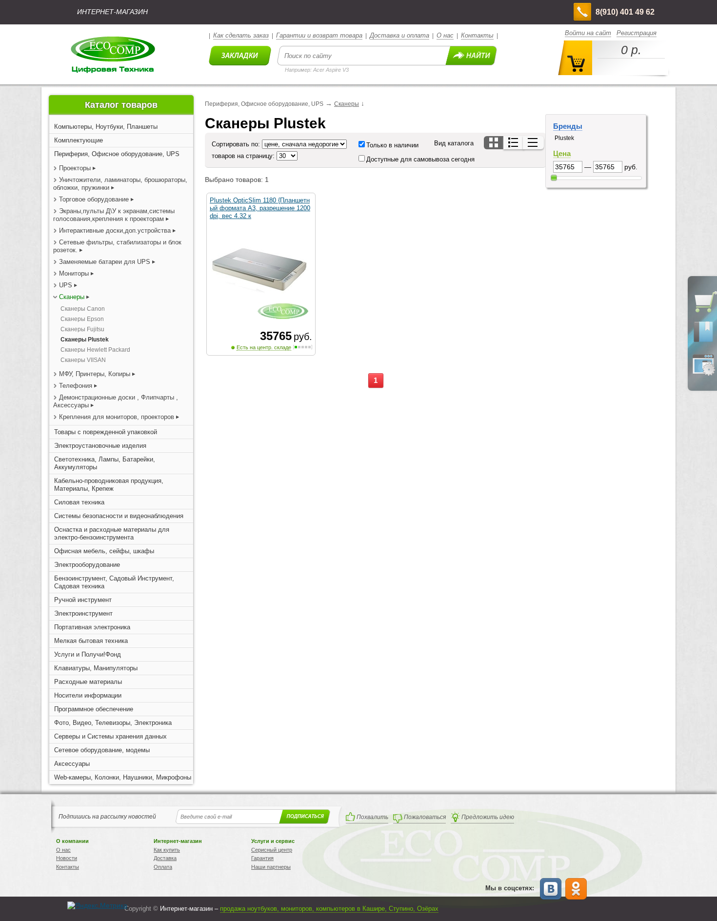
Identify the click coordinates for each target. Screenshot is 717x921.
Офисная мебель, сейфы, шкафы (104, 551)
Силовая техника (79, 502)
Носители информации (87, 695)
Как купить (167, 850)
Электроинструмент (83, 613)
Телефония (75, 385)
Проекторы (75, 168)
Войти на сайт (588, 33)
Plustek (564, 138)
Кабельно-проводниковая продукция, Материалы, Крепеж (108, 484)
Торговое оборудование (95, 199)
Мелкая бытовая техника (91, 640)
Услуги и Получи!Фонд (87, 654)
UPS (65, 285)
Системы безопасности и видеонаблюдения (118, 516)
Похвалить (372, 817)
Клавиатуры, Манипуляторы (96, 668)
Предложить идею (487, 817)
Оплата (163, 867)
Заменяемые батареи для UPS (104, 261)
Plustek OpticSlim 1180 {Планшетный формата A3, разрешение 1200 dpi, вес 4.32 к (260, 208)
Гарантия (262, 858)
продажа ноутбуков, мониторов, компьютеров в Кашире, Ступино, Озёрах (329, 908)
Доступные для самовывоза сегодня (420, 159)
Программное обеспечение (93, 709)
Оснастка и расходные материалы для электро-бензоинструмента (111, 533)
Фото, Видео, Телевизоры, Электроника (113, 722)
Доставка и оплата (399, 35)
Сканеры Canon (82, 308)
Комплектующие (78, 140)
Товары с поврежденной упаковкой (105, 432)
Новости (66, 858)
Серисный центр (271, 850)
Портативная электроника (92, 627)
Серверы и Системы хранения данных (110, 736)
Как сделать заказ (241, 35)
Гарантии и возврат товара (319, 35)
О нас (445, 35)
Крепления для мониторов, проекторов (117, 416)
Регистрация (637, 33)
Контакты (477, 35)
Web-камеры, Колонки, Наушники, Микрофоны (122, 777)
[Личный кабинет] (703, 374)
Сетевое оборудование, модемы (102, 750)
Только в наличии (392, 145)
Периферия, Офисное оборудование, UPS (116, 154)
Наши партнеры (271, 867)
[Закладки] (703, 341)
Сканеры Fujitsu (82, 329)
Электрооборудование (87, 564)
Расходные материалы (88, 681)
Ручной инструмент (83, 599)
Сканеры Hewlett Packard (95, 349)
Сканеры (71, 296)
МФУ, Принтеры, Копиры (94, 374)
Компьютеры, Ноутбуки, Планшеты (106, 126)
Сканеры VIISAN (83, 360)
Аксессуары (72, 763)
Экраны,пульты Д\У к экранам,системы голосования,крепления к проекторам (114, 214)
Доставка (165, 858)
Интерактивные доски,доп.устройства (115, 230)
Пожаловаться (425, 817)
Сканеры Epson (82, 319)
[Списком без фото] (533, 142)
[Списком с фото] (513, 142)
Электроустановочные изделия (100, 445)
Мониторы (74, 273)
